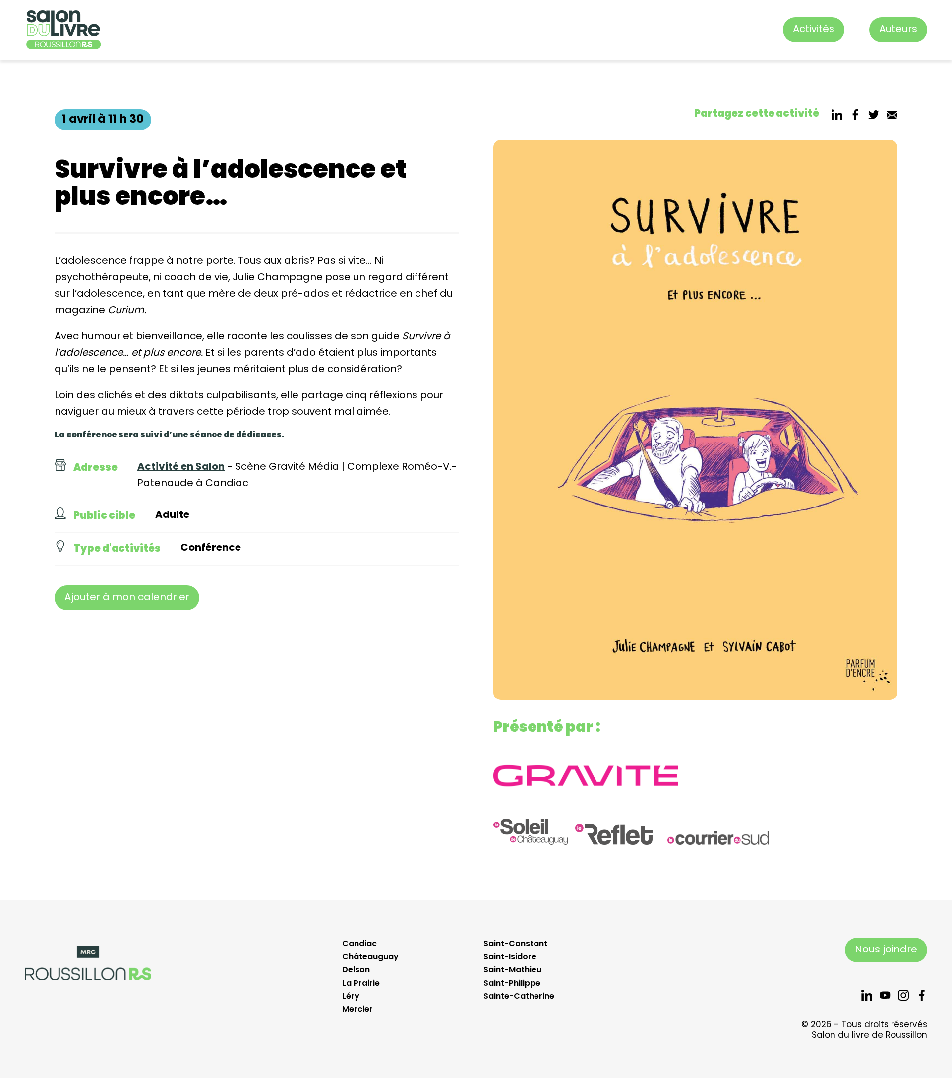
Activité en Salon (181, 467)
